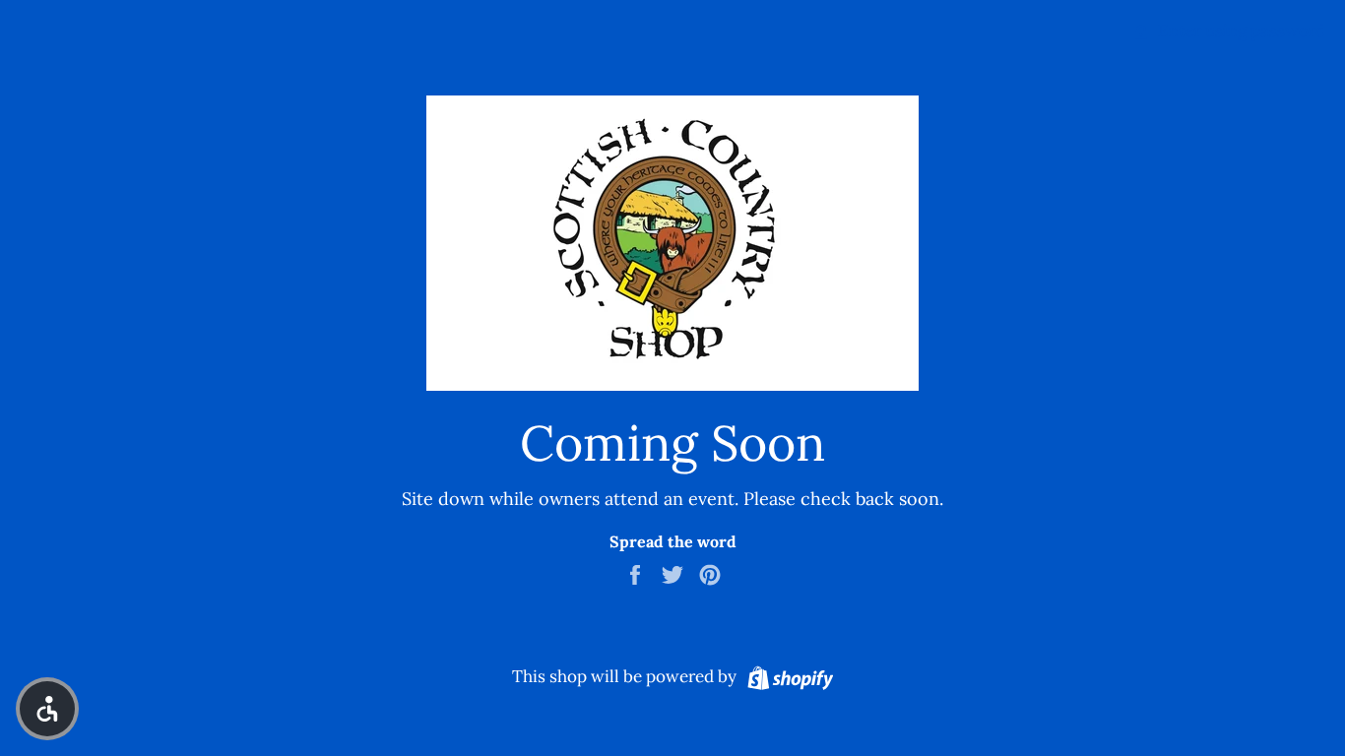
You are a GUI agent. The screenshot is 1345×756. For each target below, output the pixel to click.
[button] (47, 708)
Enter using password (1239, 30)
